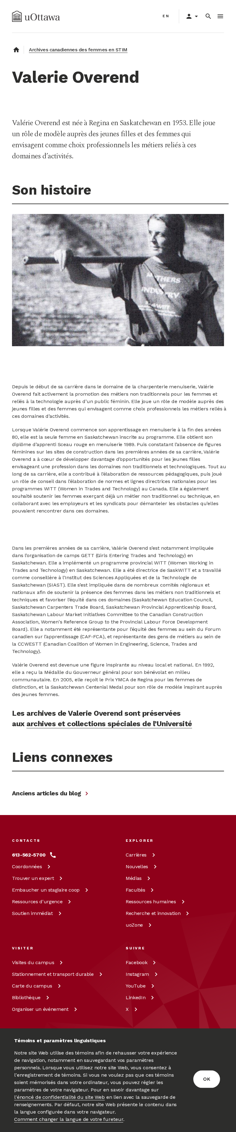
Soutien (32, 913)
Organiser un (40, 1009)
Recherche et (153, 913)
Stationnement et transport (53, 974)
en (166, 16)
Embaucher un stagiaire (46, 890)
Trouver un (33, 878)
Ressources (37, 901)
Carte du (32, 986)
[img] (36, 16)
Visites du (33, 962)
